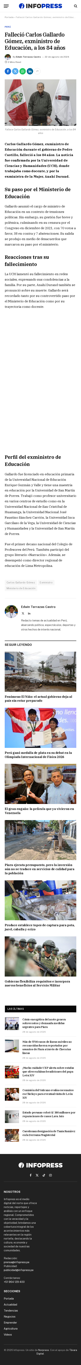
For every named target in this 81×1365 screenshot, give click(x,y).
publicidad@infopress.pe (19, 1270)
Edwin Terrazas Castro (28, 57)
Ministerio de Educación (21, 588)
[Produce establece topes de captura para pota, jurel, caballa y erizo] (40, 900)
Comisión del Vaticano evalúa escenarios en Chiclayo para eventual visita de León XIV (47, 1094)
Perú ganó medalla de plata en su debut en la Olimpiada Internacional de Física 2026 (38, 755)
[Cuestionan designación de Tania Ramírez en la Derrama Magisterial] (12, 1135)
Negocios (9, 1316)
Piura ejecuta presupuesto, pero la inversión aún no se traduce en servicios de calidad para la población (39, 869)
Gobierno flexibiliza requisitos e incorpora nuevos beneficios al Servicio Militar (37, 983)
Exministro (46, 582)
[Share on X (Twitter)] (15, 71)
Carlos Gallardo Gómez (21, 582)
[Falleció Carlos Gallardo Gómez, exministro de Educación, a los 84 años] (40, 102)
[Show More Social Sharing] (37, 71)
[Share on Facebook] (8, 71)
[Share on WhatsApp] (22, 71)
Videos (8, 1334)
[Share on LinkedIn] (30, 71)
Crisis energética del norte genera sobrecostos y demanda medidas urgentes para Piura (44, 1023)
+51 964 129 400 (14, 1281)
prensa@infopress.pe (16, 1262)
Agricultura (11, 1328)
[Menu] (6, 6)
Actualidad (10, 1304)
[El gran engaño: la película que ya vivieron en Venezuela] (40, 784)
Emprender (10, 1322)
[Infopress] (40, 6)
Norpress (43, 1350)
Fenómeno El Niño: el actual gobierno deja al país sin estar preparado (38, 699)
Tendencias (11, 1310)
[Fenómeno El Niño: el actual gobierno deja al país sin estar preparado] (40, 672)
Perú (8, 27)
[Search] (75, 6)
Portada (9, 17)
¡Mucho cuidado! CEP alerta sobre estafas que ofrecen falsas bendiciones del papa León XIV (48, 1071)
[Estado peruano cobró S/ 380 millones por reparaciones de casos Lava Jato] (12, 1116)
